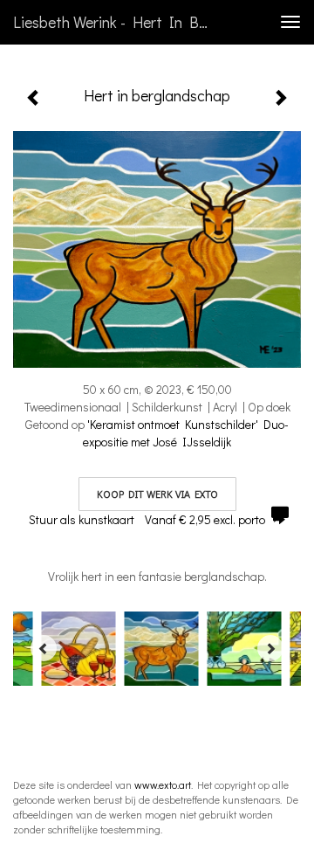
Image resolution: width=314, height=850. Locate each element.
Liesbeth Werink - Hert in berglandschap (120, 21)
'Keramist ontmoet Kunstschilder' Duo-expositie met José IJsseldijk (186, 433)
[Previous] (44, 648)
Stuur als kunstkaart (147, 519)
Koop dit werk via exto (157, 494)
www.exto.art (162, 784)
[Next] (270, 648)
